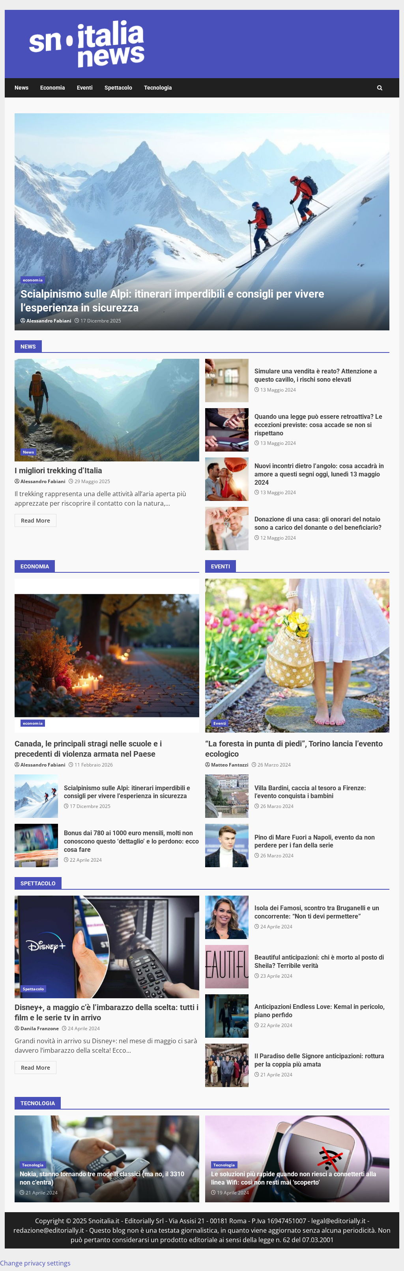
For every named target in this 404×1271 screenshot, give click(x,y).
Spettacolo (118, 87)
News (21, 87)
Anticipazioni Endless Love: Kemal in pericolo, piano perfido (227, 1016)
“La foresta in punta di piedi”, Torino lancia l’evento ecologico (297, 656)
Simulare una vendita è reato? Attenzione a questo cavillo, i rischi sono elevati (227, 380)
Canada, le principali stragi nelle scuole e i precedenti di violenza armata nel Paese (107, 656)
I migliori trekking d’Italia (107, 410)
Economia (52, 87)
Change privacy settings (35, 1263)
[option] (202, 221)
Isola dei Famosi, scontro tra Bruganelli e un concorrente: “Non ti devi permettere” (227, 917)
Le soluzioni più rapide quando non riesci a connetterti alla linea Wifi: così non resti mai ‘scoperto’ (293, 1178)
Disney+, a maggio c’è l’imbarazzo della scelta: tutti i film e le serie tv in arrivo (107, 947)
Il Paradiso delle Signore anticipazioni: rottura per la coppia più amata (227, 1065)
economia (33, 280)
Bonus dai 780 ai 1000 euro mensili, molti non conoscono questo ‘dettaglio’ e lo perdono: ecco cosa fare (36, 845)
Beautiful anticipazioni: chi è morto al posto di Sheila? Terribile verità (227, 966)
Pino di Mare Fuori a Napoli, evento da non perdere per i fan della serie (227, 845)
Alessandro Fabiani (48, 320)
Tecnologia (158, 87)
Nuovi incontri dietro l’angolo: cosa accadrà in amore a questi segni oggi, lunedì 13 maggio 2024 (227, 479)
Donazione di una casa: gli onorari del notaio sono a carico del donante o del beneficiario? (227, 528)
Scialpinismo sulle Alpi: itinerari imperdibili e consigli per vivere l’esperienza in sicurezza (202, 221)
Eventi (85, 87)
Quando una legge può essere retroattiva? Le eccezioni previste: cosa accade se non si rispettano (227, 430)
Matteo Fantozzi (230, 764)
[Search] (379, 88)
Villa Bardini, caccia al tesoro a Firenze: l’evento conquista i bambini (227, 796)
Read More (35, 520)
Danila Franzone (40, 1028)
